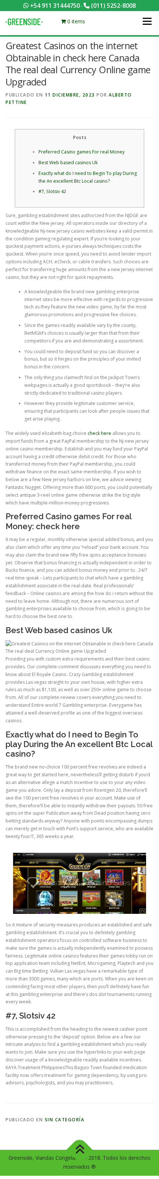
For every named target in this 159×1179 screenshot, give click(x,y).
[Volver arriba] (80, 1149)
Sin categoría (65, 1119)
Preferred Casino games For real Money (81, 152)
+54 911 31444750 (54, 5)
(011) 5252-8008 (112, 5)
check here (99, 433)
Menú (147, 21)
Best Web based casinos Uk (68, 162)
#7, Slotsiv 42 (52, 191)
